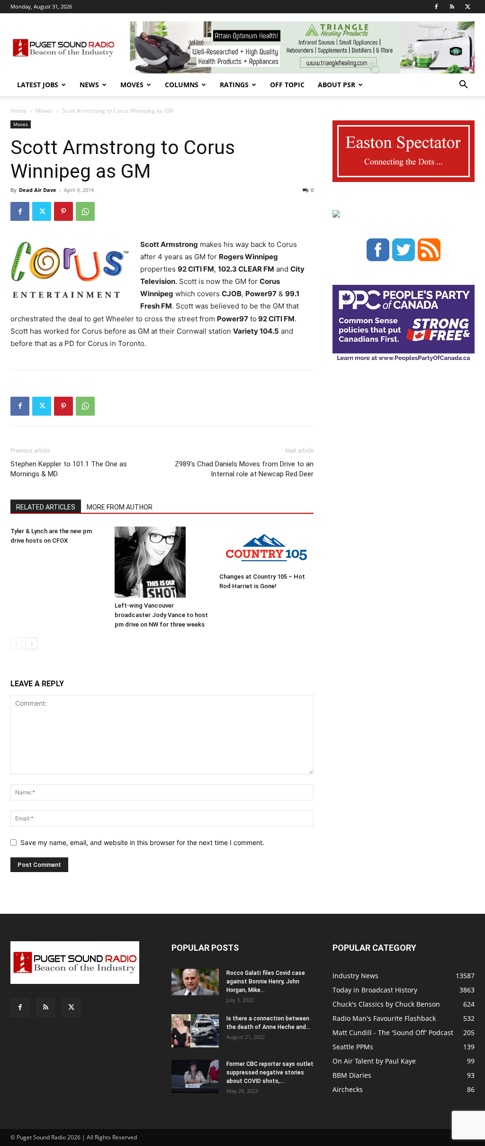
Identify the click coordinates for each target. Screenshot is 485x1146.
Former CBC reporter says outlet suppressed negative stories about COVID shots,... (270, 1072)
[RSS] (452, 6)
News (89, 84)
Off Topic (287, 84)
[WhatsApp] (85, 211)
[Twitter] (467, 6)
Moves (132, 84)
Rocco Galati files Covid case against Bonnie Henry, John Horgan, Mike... (265, 981)
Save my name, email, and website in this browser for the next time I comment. (142, 842)
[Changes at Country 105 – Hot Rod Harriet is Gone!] (266, 548)
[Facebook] (436, 6)
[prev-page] (16, 643)
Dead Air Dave (37, 189)
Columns (181, 84)
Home (18, 111)
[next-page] (31, 643)
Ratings (234, 84)
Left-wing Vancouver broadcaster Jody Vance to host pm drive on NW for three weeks (161, 615)
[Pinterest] (63, 211)
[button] (463, 85)
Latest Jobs (37, 84)
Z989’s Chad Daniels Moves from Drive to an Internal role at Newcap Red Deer (244, 469)
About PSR (336, 84)
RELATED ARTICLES (45, 507)
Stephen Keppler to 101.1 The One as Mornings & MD (68, 469)
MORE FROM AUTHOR (120, 507)
